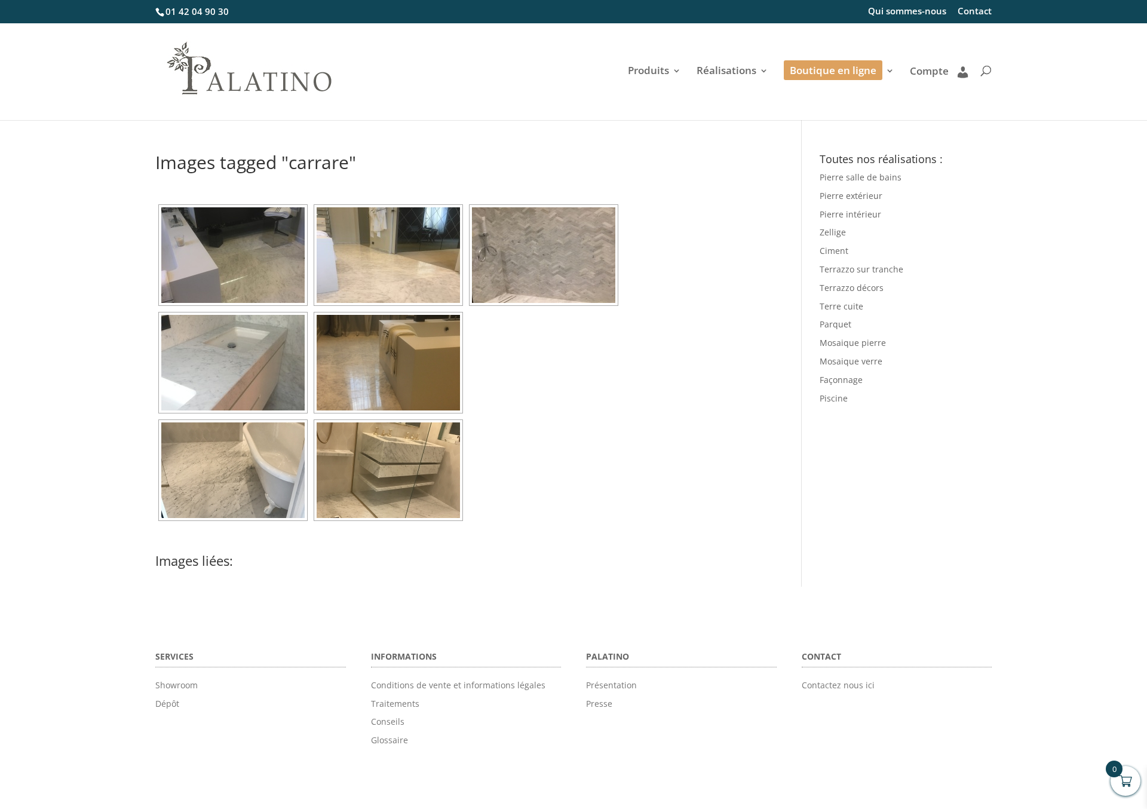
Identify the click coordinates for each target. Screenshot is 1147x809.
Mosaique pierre (853, 342)
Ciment (834, 250)
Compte (929, 72)
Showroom (176, 685)
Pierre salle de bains (860, 177)
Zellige (833, 232)
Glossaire (389, 740)
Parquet (835, 324)
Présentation (611, 685)
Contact (975, 12)
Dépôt (167, 703)
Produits (648, 71)
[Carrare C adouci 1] (388, 470)
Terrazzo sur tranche (861, 269)
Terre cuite (841, 306)
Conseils (387, 721)
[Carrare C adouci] (233, 470)
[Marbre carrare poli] (388, 362)
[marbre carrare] (233, 255)
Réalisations (726, 71)
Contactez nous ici (838, 685)
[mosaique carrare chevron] (543, 255)
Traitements (395, 703)
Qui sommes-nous (907, 12)
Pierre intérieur (850, 214)
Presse (599, 703)
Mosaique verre (851, 361)
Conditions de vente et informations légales (458, 685)
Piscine (834, 398)
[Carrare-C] (233, 362)
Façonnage (841, 379)
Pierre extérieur (851, 195)
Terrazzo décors (852, 287)
